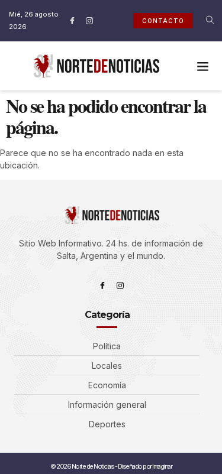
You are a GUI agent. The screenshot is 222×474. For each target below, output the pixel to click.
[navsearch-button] (202, 21)
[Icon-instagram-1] (89, 21)
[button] (203, 66)
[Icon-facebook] (72, 21)
